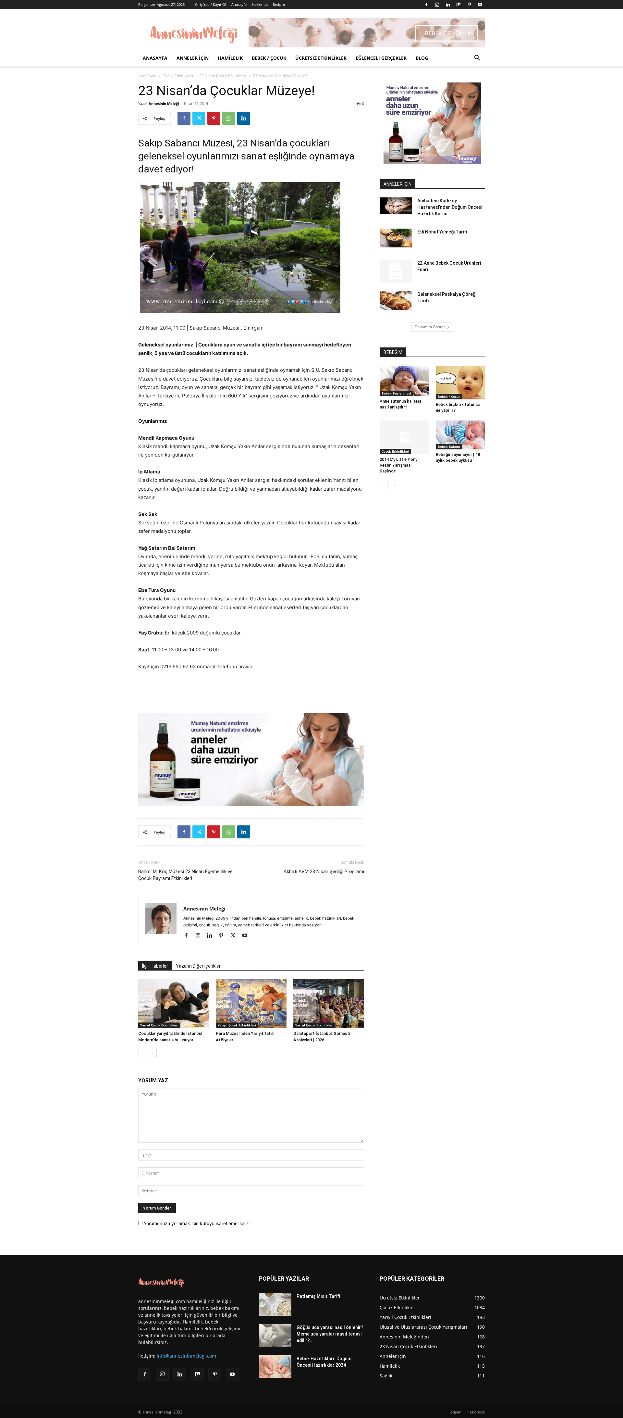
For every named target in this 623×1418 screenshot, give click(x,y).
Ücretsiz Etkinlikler (321, 58)
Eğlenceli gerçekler (381, 58)
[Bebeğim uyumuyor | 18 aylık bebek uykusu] (460, 434)
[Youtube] (480, 4)
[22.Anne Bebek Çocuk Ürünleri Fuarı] (396, 271)
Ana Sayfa (147, 76)
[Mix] (458, 4)
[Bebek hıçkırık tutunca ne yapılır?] (460, 382)
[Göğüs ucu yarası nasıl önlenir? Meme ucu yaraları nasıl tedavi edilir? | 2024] (275, 1335)
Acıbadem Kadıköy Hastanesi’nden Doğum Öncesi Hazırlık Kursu (449, 207)
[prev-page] (142, 1053)
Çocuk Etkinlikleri (178, 76)
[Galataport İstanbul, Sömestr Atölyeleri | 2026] (328, 1003)
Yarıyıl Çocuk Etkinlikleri (159, 1025)
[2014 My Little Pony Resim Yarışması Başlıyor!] (404, 437)
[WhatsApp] (228, 118)
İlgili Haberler (155, 966)
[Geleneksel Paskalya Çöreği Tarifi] (396, 300)
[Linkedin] (448, 4)
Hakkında (260, 4)
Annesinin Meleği (164, 103)
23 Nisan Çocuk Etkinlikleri (223, 76)
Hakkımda (476, 1412)
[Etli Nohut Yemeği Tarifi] (396, 238)
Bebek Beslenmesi (396, 393)
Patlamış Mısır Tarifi (318, 1296)
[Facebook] (426, 4)
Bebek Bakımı (449, 446)
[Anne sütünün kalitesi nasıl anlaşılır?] (404, 381)
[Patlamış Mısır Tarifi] (275, 1304)
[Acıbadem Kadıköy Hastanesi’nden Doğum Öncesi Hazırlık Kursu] (396, 205)
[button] (477, 59)
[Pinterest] (469, 4)
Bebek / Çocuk (269, 58)
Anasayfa (239, 4)
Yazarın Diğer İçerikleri (199, 966)
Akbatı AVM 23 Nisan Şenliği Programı (324, 871)
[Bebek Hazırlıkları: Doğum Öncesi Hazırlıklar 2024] (275, 1366)
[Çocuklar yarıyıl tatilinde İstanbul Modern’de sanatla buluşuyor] (173, 1003)
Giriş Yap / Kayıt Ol (210, 4)
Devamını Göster (430, 327)
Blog (422, 58)
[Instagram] (437, 4)
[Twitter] (198, 118)
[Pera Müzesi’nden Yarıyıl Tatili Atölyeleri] (251, 1003)
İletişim (279, 4)
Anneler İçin (193, 58)
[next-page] (153, 1053)
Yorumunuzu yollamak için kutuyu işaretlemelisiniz (195, 1223)
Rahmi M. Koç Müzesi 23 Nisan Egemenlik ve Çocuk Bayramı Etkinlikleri (185, 875)
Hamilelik (230, 58)
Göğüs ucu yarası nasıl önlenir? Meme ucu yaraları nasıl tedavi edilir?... (330, 1334)
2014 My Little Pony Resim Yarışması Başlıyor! (398, 465)
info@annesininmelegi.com (186, 1356)
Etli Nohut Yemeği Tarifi (442, 231)
